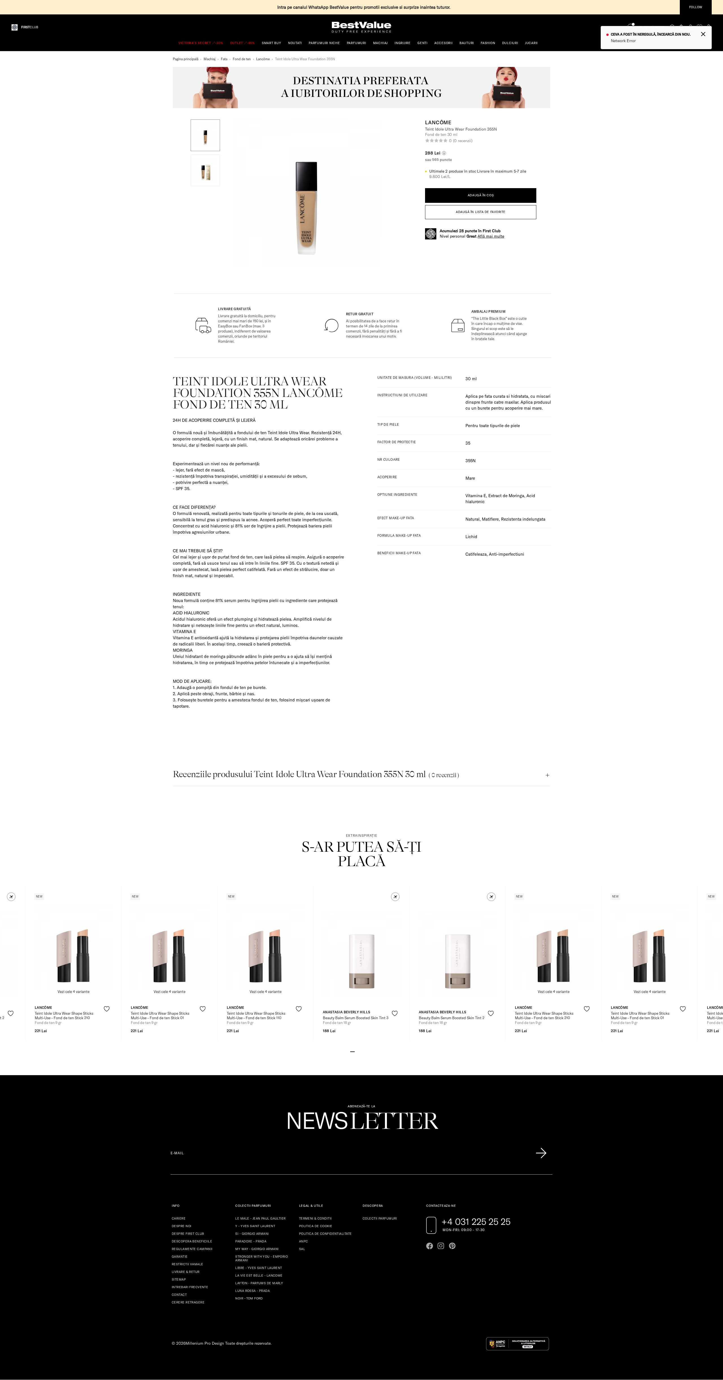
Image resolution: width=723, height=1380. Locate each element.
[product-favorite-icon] (10, 1013)
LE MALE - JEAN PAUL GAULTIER (260, 1218)
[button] (205, 135)
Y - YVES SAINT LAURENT (255, 1226)
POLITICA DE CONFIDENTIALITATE (325, 1234)
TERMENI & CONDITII (315, 1218)
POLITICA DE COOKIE (315, 1226)
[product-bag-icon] (10, 1027)
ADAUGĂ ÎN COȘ (481, 195)
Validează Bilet (650, 27)
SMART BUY (271, 43)
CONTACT (179, 1295)
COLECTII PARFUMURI (380, 1218)
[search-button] (672, 27)
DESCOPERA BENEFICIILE (192, 1241)
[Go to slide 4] (366, 1051)
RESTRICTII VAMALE (187, 1264)
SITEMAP (179, 1279)
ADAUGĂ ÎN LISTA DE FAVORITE (481, 212)
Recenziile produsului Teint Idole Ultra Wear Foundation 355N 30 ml (316, 774)
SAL (302, 1249)
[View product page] (73, 946)
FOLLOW (695, 7)
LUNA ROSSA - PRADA (252, 1291)
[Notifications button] (681, 27)
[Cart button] (708, 27)
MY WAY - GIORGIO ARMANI (256, 1249)
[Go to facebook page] (429, 1245)
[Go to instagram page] (440, 1245)
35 (467, 443)
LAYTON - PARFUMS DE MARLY (259, 1283)
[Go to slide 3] (361, 1051)
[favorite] (699, 27)
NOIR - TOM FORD (249, 1298)
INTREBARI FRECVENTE (190, 1287)
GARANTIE (180, 1257)
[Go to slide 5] (370, 1051)
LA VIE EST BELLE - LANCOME (258, 1275)
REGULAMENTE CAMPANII (192, 1249)
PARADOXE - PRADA (250, 1241)
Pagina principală (185, 59)
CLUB (29, 27)
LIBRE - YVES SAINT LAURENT (258, 1268)
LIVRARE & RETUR (186, 1272)
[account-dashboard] (690, 27)
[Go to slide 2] (357, 1051)
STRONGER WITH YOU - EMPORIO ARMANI (261, 1258)
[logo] (361, 27)
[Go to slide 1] (352, 1051)
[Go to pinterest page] (452, 1245)
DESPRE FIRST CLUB (188, 1234)
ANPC (303, 1241)
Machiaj (209, 59)
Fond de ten (242, 59)
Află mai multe (491, 236)
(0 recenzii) (462, 140)
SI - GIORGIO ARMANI (252, 1234)
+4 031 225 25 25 (476, 1221)
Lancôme (263, 59)
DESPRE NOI (181, 1226)
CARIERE (179, 1218)
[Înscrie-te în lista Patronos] (541, 1153)
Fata (224, 59)
